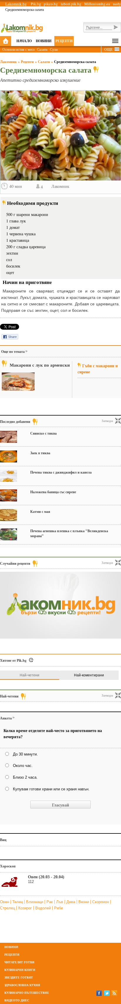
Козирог (25, 908)
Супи (54, 49)
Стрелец (8, 908)
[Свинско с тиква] (8, 437)
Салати (42, 49)
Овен (5, 902)
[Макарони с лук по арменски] (18, 381)
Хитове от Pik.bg (13, 660)
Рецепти (64, 40)
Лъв (60, 902)
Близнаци (35, 902)
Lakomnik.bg (16, 3)
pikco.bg (51, 3)
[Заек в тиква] (8, 456)
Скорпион (101, 902)
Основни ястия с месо (18, 49)
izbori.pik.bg (71, 3)
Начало (24, 40)
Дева (71, 902)
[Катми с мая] (8, 515)
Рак (50, 902)
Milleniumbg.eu (97, 3)
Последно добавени (15, 421)
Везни (84, 902)
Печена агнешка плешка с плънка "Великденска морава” (69, 533)
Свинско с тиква (43, 433)
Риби (58, 908)
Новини (43, 40)
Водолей (43, 908)
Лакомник (8, 61)
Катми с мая (40, 511)
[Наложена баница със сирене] (8, 495)
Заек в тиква (40, 452)
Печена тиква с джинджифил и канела (61, 472)
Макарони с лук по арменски (40, 365)
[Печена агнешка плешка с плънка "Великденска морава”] (8, 534)
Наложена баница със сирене (53, 491)
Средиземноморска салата (75, 61)
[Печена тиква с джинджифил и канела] (8, 476)
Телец (18, 902)
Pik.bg (36, 3)
